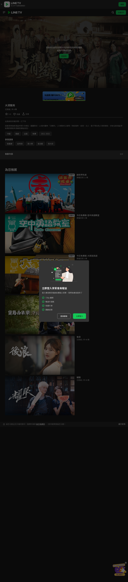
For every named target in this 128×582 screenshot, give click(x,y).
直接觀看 (63, 316)
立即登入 (79, 316)
